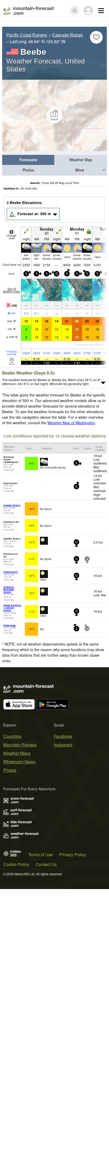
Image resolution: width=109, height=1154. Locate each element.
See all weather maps (11, 290)
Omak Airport (10, 571)
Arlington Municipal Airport (8, 589)
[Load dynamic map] (54, 115)
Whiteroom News (19, 762)
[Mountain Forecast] (28, 10)
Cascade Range (67, 35)
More (79, 170)
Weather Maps (16, 753)
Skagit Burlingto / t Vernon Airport (12, 608)
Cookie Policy (16, 864)
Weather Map (80, 159)
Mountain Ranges (20, 745)
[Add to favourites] (96, 37)
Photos (28, 170)
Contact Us (46, 864)
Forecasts (28, 159)
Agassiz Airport (11, 505)
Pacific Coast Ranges (26, 35)
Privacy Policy (72, 854)
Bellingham (9, 625)
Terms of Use (40, 854)
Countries (12, 736)
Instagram (63, 745)
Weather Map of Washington (71, 422)
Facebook (63, 736)
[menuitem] (28, 160)
